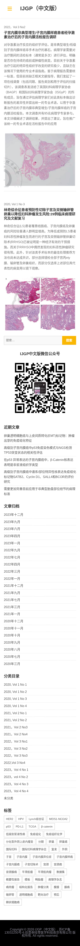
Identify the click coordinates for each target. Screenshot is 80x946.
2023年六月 (12, 529)
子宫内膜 (22, 856)
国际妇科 (11, 849)
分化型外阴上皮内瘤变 (19, 841)
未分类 (8, 798)
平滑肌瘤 (27, 871)
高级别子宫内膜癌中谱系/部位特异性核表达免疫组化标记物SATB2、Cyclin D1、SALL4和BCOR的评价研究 (40, 476)
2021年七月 (12, 600)
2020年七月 (12, 656)
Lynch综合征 (36, 819)
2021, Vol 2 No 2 (15, 720)
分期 (41, 841)
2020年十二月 (13, 621)
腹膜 (56, 887)
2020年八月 (12, 649)
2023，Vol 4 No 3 (16, 784)
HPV (21, 819)
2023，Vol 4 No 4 (16, 791)
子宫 (8, 856)
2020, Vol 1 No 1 (15, 684)
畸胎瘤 (39, 879)
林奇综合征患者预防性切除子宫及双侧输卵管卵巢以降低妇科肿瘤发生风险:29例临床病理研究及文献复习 (39, 214)
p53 (8, 826)
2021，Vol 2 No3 (16, 727)
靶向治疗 (43, 894)
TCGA (32, 826)
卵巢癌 (63, 841)
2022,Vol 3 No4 (14, 762)
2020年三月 (12, 664)
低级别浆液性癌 (15, 834)
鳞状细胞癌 (13, 902)
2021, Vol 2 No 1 (15, 713)
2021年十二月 (13, 585)
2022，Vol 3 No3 (16, 755)
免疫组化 (35, 834)
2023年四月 (12, 536)
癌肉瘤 (10, 887)
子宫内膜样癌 (65, 856)
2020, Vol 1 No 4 (15, 706)
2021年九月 (12, 593)
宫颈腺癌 (11, 871)
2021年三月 (12, 607)
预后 (56, 894)
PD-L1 (19, 826)
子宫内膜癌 (13, 864)
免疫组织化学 (54, 834)
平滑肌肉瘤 (44, 871)
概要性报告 (13, 879)
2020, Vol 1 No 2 (15, 691)
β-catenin (47, 826)
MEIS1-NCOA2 (58, 819)
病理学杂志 (55, 879)
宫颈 (46, 864)
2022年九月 (12, 550)
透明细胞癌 (26, 894)
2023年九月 (12, 522)
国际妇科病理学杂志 (34, 849)
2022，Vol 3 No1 (16, 741)
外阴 (64, 849)
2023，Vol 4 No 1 (16, 769)
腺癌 (67, 887)
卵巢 (51, 841)
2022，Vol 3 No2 (14, 27)
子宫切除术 (31, 864)
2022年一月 (12, 578)
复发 (54, 849)
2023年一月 (12, 543)
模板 (27, 879)
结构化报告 (26, 887)
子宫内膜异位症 (41, 856)
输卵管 (10, 894)
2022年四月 (12, 564)
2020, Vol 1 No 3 (14, 204)
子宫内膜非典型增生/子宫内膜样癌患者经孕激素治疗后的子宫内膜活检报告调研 (39, 35)
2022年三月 (12, 571)
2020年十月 (12, 635)
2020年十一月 (13, 628)
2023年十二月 (13, 514)
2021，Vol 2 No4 (16, 734)
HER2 (9, 819)
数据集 (61, 871)
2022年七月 (12, 557)
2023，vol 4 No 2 (16, 777)
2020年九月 (12, 642)
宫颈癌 (58, 864)
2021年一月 (12, 614)
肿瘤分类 (43, 887)
